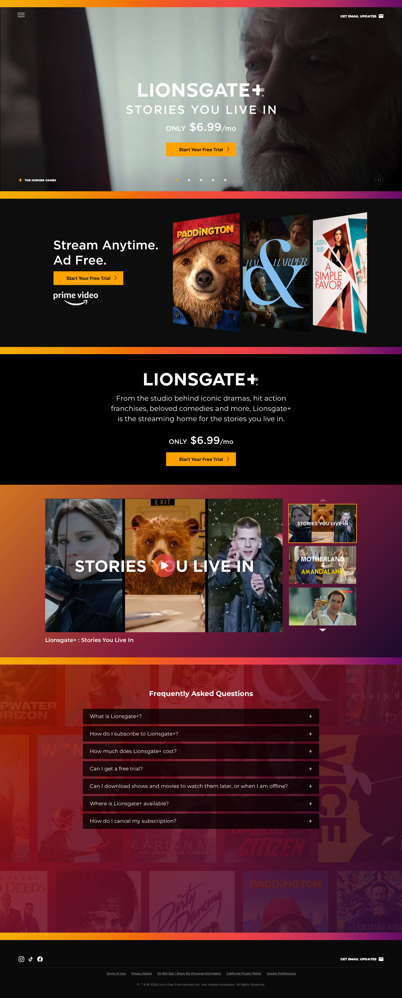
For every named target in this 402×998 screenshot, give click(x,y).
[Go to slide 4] (213, 180)
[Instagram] (21, 959)
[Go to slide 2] (189, 180)
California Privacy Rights (244, 973)
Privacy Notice (141, 973)
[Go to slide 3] (201, 180)
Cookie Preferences (281, 973)
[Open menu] (22, 15)
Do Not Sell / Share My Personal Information (189, 973)
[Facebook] (40, 959)
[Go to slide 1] (177, 180)
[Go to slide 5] (225, 180)
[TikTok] (31, 959)
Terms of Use (116, 973)
